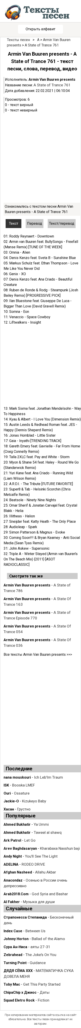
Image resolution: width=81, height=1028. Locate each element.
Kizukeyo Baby (34, 801)
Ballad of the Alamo (48, 939)
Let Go (30, 840)
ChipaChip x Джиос (20, 992)
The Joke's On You (40, 954)
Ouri (7, 793)
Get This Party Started (42, 984)
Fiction (43, 1000)
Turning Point (15, 963)
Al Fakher (12, 902)
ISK (6, 785)
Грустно (24, 809)
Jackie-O (11, 801)
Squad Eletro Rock (19, 1000)
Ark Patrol (12, 840)
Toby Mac (12, 984)
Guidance (38, 962)
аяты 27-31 (40, 947)
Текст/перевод (61, 223)
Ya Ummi (41, 824)
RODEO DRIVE (33, 864)
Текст (13, 223)
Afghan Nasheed (18, 872)
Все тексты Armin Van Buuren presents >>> (38, 654)
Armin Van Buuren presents (52, 79)
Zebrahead (13, 955)
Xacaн (9, 809)
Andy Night (13, 856)
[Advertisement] (40, 158)
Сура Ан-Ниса (15, 947)
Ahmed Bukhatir (17, 824)
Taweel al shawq (48, 832)
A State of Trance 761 (42, 45)
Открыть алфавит (40, 29)
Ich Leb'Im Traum (48, 777)
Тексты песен (18, 40)
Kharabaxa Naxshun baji (60, 848)
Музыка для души (39, 902)
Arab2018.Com (16, 894)
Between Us (35, 931)
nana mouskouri (17, 777)
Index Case (13, 931)
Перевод (34, 223)
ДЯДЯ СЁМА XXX (18, 971)
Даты (45, 992)
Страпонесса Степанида (25, 917)
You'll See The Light (41, 856)
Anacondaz (13, 880)
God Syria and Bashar (50, 894)
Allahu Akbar (45, 872)
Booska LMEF (23, 785)
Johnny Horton (16, 939)
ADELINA (11, 864)
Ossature (21, 793)
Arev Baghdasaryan (20, 848)
